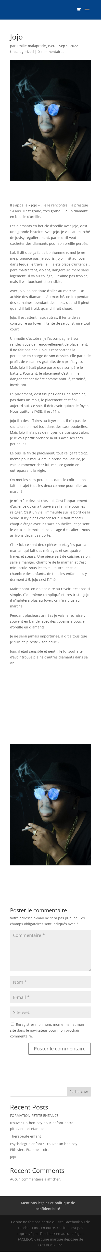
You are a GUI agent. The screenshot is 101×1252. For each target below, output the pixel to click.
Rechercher (78, 1091)
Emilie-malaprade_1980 (36, 45)
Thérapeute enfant (25, 1136)
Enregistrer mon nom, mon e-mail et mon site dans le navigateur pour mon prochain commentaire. (47, 1030)
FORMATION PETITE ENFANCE (34, 1115)
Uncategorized (22, 51)
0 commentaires (51, 51)
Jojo (13, 1157)
